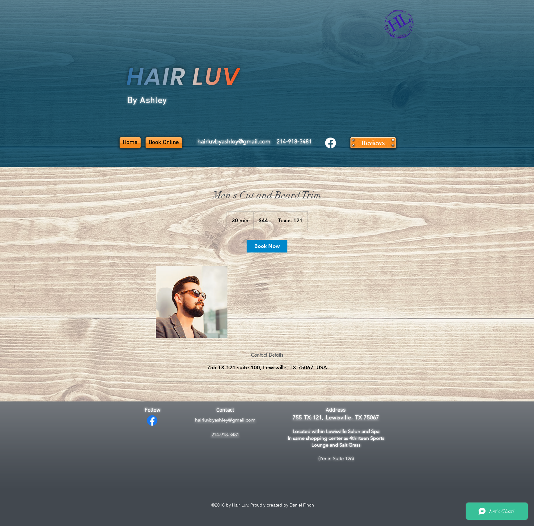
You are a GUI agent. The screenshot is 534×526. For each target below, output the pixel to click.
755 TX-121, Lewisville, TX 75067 (336, 417)
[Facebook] (330, 143)
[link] (267, 246)
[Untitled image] (191, 302)
